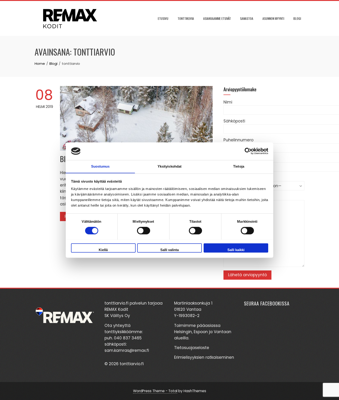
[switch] (143, 230)
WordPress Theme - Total (155, 390)
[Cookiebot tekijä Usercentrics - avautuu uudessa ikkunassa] (248, 151)
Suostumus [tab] (100, 166)
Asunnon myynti (273, 18)
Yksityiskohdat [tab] (169, 166)
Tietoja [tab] (238, 166)
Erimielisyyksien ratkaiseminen (204, 357)
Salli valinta (169, 250)
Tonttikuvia (186, 18)
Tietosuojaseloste (191, 347)
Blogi (297, 18)
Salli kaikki (235, 250)
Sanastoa (246, 18)
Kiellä (103, 250)
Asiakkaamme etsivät (217, 18)
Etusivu (163, 18)
